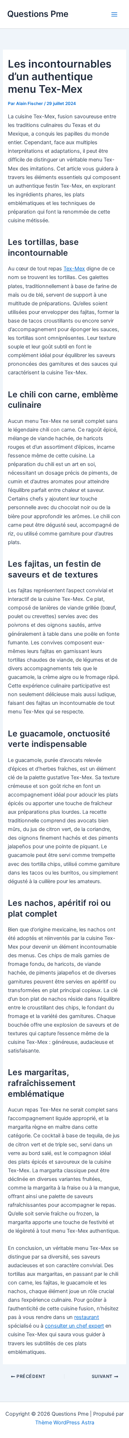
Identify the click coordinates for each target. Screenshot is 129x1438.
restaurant (86, 1317)
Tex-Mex (74, 268)
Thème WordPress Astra (64, 1422)
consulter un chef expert (74, 1326)
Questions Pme (37, 14)
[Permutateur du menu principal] (114, 14)
